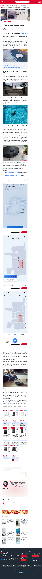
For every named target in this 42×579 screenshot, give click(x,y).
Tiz (8, 523)
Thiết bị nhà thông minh (16, 467)
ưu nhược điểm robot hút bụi (14, 172)
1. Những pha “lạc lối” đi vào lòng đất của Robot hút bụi (14, 65)
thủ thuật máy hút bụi (13, 463)
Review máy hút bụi (7, 469)
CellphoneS (8, 400)
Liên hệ (12, 561)
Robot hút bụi (7, 467)
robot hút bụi (25, 33)
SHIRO (9, 534)
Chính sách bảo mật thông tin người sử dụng (15, 556)
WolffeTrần (7, 28)
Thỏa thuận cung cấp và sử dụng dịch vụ (16, 559)
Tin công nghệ (10, 7)
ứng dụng (26, 162)
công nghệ (24, 128)
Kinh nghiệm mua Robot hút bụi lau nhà (12, 175)
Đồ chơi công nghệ (18, 7)
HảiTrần (22, 533)
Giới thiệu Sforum (14, 553)
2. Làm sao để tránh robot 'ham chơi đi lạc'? (12, 67)
